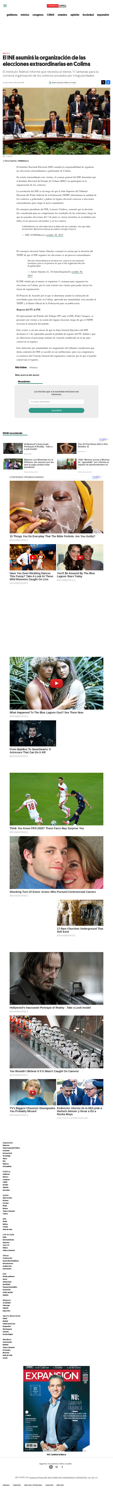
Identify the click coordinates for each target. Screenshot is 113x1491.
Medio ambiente (9, 1276)
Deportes (6, 1242)
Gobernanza (7, 1281)
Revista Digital (8, 1334)
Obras (5, 1158)
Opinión (5, 1187)
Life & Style (8, 1234)
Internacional (7, 1153)
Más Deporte (7, 1329)
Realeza (5, 1200)
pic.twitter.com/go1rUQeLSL (63, 229)
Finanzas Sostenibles (10, 1287)
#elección (60, 226)
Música (5, 1247)
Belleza (5, 1208)
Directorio (60, 1485)
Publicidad (6, 1485)
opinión (74, 15)
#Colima (55, 260)
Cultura (5, 1213)
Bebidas (5, 1344)
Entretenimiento (8, 1239)
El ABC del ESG (8, 1292)
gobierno (12, 15)
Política (34, 367)
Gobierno (6, 1174)
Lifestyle (6, 1331)
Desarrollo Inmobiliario (11, 1261)
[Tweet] (103, 82)
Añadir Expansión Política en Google (64, 82)
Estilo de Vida (7, 1355)
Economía (6, 1150)
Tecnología (6, 1155)
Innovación (6, 1289)
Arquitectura (7, 1266)
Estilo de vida (7, 1229)
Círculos (6, 1203)
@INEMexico (30, 226)
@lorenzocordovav (42, 229)
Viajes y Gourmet (9, 1211)
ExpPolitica (51, 1467)
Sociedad (88, 15)
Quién (6, 1195)
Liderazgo (6, 1305)
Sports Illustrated (11, 1316)
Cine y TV (6, 1245)
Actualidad (6, 1302)
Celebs (5, 1226)
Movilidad (6, 1284)
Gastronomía (7, 1342)
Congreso (6, 1179)
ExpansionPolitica (62, 1467)
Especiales (6, 1310)
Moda (5, 1205)
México (6, 53)
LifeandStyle (7, 1166)
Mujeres (6, 1163)
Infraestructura (8, 1263)
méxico (25, 15)
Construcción (7, 1258)
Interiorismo (7, 1268)
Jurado (5, 1358)
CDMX (50, 15)
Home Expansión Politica (11, 1148)
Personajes (6, 1350)
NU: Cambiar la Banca (56, 1454)
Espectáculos (7, 1198)
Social (5, 1279)
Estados (5, 1184)
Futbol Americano (9, 1323)
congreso (38, 15)
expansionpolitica (56, 1467)
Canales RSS (49, 1485)
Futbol (5, 1318)
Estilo (4, 1237)
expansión (103, 15)
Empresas (6, 1145)
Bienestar (6, 1352)
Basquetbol (7, 1326)
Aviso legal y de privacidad (33, 1485)
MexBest (7, 1339)
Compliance (17, 1485)
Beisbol (5, 1321)
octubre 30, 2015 (54, 234)
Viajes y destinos (9, 1347)
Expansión (8, 1142)
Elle (4, 1218)
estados (62, 15)
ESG (4, 1161)
